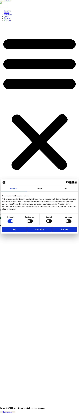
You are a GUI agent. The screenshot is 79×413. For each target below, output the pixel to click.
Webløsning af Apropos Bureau (10, 409)
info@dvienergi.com (6, 262)
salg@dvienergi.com (6, 290)
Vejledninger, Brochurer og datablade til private (15, 307)
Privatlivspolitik (5, 324)
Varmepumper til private (8, 315)
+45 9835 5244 (8, 260)
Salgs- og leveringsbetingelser (9, 322)
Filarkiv (2, 306)
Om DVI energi (5, 311)
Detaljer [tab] (39, 188)
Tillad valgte (39, 229)
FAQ (1, 320)
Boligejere (7, 11)
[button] (39, 102)
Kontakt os (3, 313)
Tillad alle (64, 229)
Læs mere (3, 251)
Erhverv (6, 13)
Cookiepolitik (4, 326)
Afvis (14, 229)
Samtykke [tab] (13, 188)
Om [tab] (65, 188)
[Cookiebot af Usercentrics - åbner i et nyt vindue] (68, 182)
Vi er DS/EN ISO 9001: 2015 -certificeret (13, 334)
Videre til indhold (5, 1)
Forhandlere (8, 14)
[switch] (30, 221)
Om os (6, 16)
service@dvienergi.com (7, 298)
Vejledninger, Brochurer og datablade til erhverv (15, 309)
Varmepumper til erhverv (8, 317)
